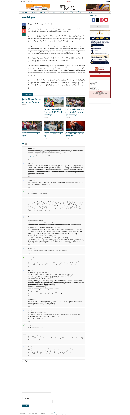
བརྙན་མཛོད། (42, 13)
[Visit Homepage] (68, 7)
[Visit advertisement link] (38, 7)
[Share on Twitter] (24, 27)
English (68, 2)
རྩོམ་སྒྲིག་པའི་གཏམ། (80, 12)
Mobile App (46, 105)
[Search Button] (109, 12)
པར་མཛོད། (62, 13)
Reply (29, 159)
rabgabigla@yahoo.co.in (33, 157)
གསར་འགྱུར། (24, 13)
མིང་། (23, 390)
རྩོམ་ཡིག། (34, 13)
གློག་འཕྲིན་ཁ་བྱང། (26, 398)
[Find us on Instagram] (102, 20)
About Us (30, 1)
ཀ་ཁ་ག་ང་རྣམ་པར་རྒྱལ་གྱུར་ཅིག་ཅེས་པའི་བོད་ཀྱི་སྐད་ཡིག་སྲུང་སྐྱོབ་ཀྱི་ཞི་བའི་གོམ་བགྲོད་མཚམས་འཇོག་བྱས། (53, 112)
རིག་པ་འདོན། (25, 361)
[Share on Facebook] (24, 24)
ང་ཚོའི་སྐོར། (90, 13)
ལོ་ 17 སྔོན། (34, 148)
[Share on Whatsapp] (24, 34)
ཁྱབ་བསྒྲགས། (52, 13)
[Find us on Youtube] (106, 20)
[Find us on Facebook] (107, 1)
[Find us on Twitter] (109, 1)
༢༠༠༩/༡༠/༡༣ (30, 19)
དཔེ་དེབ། (71, 12)
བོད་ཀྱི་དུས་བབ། (24, 19)
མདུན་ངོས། (23, 1)
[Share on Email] (24, 31)
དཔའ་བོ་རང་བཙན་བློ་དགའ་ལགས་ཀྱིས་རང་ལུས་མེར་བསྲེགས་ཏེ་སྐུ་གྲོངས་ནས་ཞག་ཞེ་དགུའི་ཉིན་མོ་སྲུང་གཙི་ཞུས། (75, 112)
